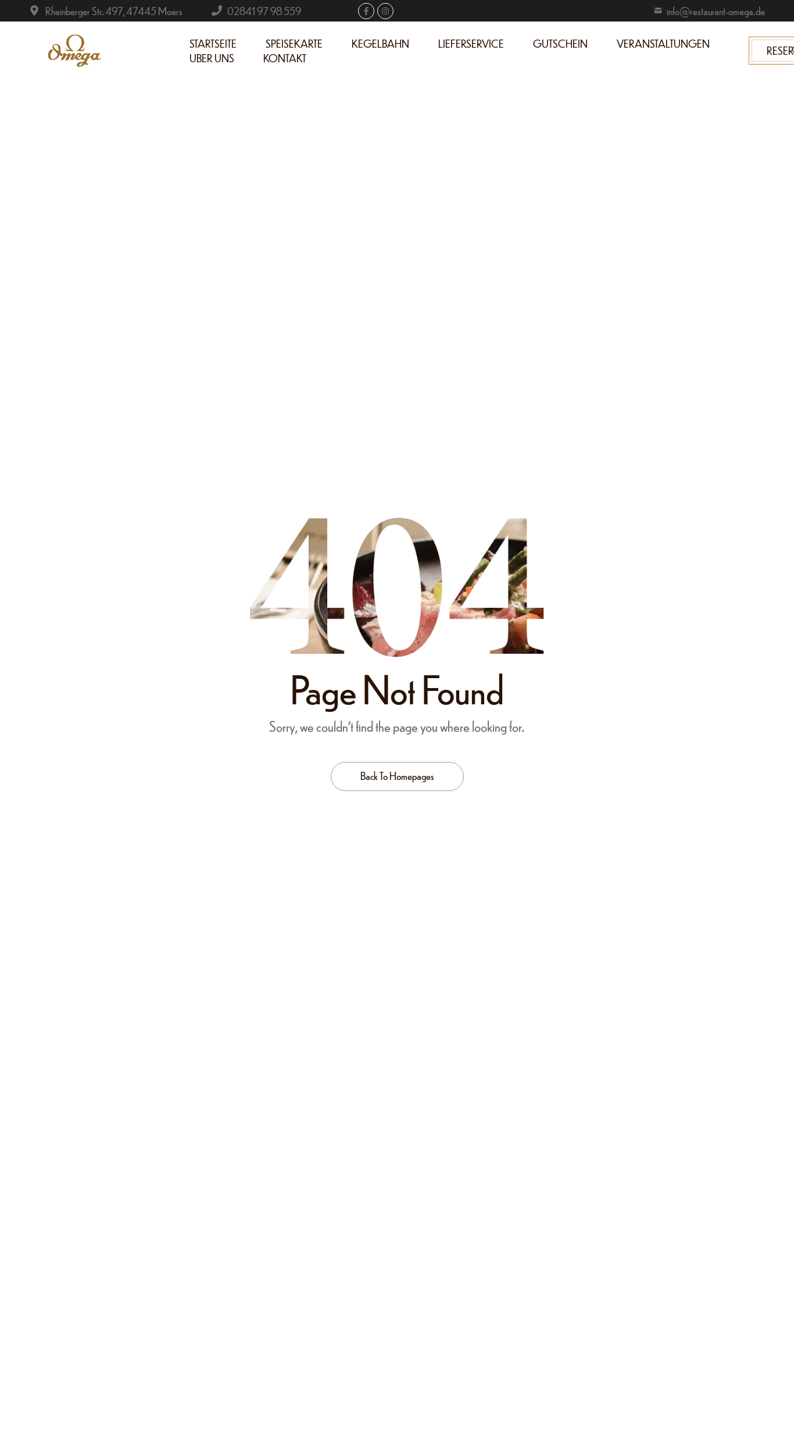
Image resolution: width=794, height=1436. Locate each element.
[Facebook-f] (366, 11)
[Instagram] (385, 11)
